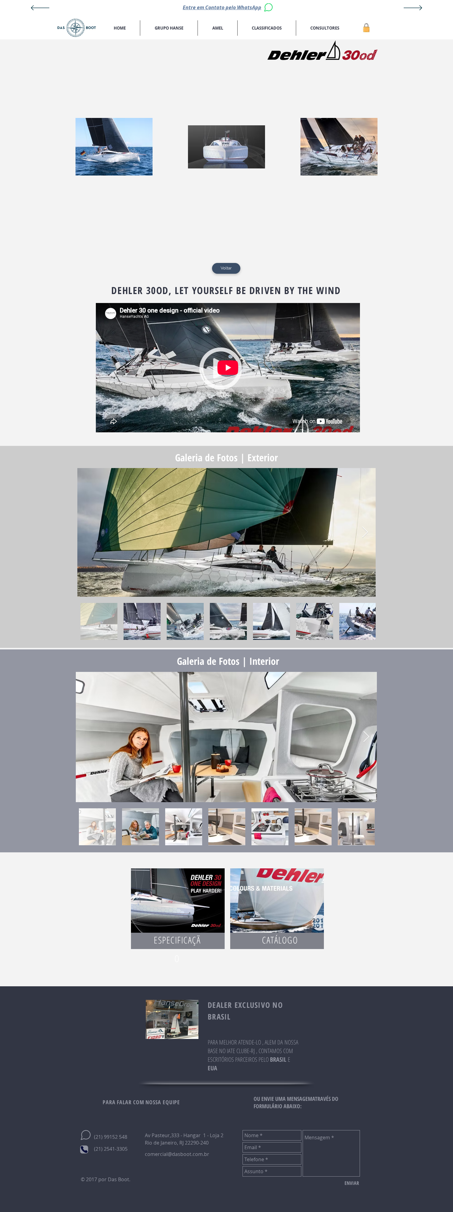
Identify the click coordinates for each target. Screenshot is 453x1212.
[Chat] (268, 7)
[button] (169, 28)
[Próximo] (413, 8)
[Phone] (84, 1149)
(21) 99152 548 (110, 1136)
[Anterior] (40, 8)
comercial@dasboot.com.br (177, 1154)
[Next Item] (365, 533)
